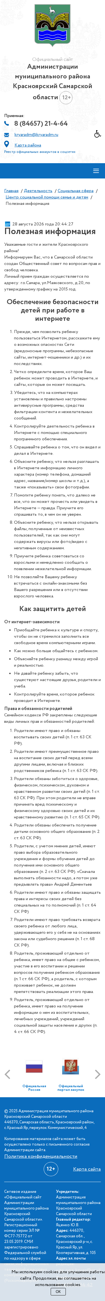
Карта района (28, 145)
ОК (58, 1292)
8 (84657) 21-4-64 (41, 124)
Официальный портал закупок (70, 1088)
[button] (99, 135)
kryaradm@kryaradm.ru (36, 134)
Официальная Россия (34, 1088)
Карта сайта (87, 1169)
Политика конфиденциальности (40, 1156)
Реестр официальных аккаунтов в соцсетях (40, 152)
